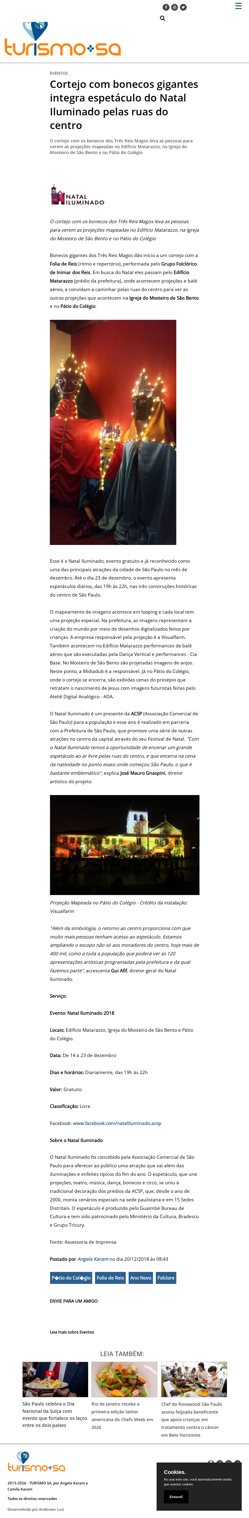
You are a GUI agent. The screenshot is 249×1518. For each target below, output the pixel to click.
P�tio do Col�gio (71, 1278)
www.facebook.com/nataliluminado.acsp (117, 1123)
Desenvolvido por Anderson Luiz (36, 1509)
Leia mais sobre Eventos (72, 1332)
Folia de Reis (110, 1278)
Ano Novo (140, 1278)
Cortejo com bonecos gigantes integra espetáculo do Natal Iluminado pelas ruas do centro (124, 104)
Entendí (176, 1497)
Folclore (166, 1278)
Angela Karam (92, 1259)
